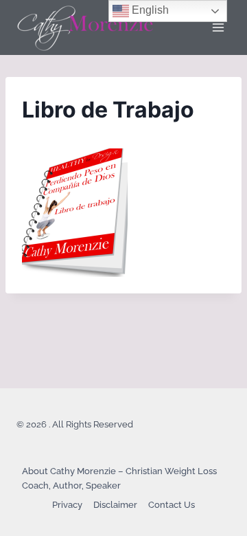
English (149, 10)
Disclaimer (115, 505)
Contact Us (171, 505)
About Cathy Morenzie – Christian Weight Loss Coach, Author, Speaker (119, 478)
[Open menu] (218, 27)
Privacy (67, 505)
